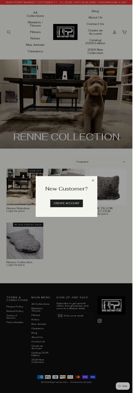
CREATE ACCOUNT (66, 203)
